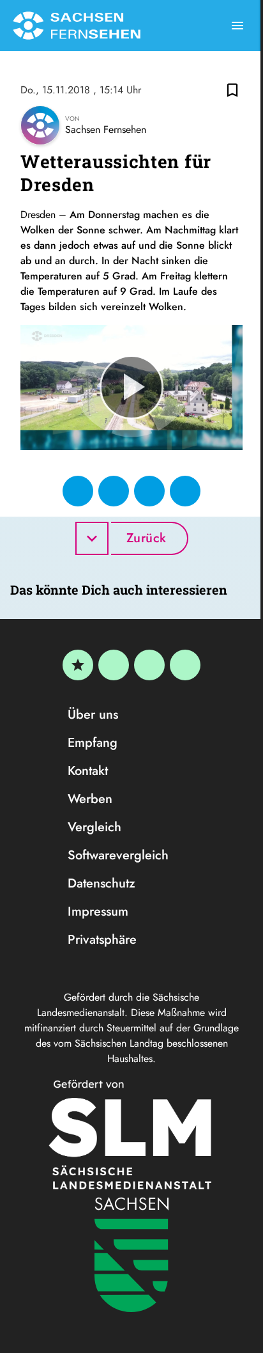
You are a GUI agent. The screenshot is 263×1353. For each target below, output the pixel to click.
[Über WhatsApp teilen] (149, 491)
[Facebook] (113, 665)
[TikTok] (185, 665)
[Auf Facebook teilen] (78, 491)
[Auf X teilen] (113, 491)
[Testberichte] (78, 665)
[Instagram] (149, 665)
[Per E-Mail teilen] (185, 491)
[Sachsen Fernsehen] (76, 25)
